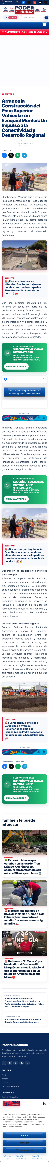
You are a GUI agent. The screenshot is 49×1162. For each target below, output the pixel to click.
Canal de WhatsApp (10, 1097)
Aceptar (25, 1135)
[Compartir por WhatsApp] (17, 155)
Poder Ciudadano (15, 1045)
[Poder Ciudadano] (24, 10)
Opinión (5, 1082)
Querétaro (8, 94)
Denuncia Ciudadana (10, 1086)
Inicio (4, 1075)
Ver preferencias (24, 1150)
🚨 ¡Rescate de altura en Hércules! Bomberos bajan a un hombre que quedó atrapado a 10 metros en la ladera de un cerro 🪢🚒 (23, 287)
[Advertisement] (24, 60)
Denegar (24, 1142)
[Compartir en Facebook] (4, 155)
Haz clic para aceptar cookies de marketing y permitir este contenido (24, 392)
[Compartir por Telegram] (24, 155)
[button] (45, 1103)
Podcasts (5, 1079)
